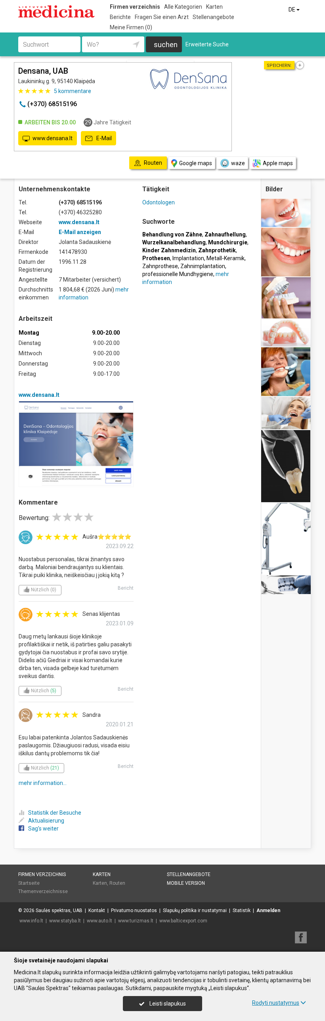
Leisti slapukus (167, 1003)
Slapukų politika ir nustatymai (195, 910)
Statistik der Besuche (54, 813)
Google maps (195, 163)
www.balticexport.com (183, 921)
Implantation (188, 258)
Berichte (120, 17)
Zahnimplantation (202, 266)
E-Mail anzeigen (80, 232)
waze (238, 163)
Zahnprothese (160, 266)
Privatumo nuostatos (134, 910)
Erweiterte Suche (207, 44)
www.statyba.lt (65, 921)
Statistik (241, 910)
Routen (117, 883)
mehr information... (43, 783)
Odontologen (158, 202)
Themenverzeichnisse (43, 891)
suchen (166, 44)
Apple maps (278, 163)
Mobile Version (186, 883)
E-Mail (103, 138)
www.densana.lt (52, 138)
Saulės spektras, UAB (59, 910)
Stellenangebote (213, 17)
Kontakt (96, 910)
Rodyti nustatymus (275, 1003)
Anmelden (268, 910)
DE (292, 9)
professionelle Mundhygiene (177, 274)
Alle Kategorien (183, 7)
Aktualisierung (46, 820)
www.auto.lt (99, 921)
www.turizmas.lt (135, 921)
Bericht (126, 588)
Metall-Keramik (225, 258)
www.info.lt (31, 921)
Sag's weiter (43, 828)
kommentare (72, 91)
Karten (214, 7)
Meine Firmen (131, 27)
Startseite (29, 883)
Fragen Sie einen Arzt (162, 17)
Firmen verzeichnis (135, 7)
